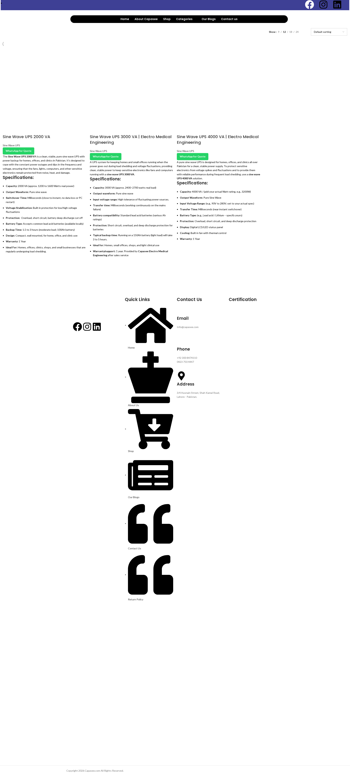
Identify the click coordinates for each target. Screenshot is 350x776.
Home (124, 19)
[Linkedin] (337, 4)
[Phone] (181, 340)
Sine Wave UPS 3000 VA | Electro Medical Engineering (131, 139)
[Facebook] (309, 4)
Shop (167, 19)
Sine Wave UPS (11, 145)
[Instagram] (323, 4)
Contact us (229, 19)
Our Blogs (209, 19)
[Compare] (7, 129)
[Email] (181, 309)
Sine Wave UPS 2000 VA (26, 137)
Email (183, 318)
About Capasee (146, 19)
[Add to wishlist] (7, 261)
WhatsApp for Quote (18, 150)
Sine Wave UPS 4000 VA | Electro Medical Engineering (218, 139)
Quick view (7, 270)
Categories (184, 19)
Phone (183, 349)
